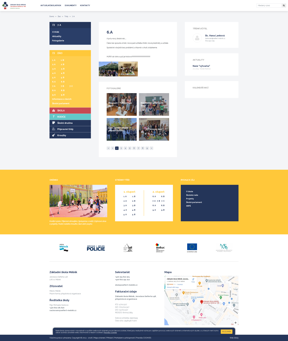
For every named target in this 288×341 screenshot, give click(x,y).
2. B (62, 64)
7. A (73, 16)
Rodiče (61, 116)
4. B (62, 73)
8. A (54, 90)
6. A (54, 82)
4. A (54, 73)
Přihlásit (109, 338)
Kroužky (61, 135)
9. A (54, 95)
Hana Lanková (215, 35)
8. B (62, 90)
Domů (52, 16)
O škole (189, 191)
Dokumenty (70, 5)
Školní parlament (60, 103)
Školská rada (192, 195)
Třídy (66, 16)
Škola (61, 110)
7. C (71, 86)
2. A (53, 64)
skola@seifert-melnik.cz (126, 285)
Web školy (234, 338)
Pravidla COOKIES (143, 338)
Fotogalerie (58, 40)
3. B (62, 69)
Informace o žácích (61, 99)
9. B (62, 95)
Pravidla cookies (110, 333)
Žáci (59, 16)
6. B (62, 82)
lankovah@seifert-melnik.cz (215, 38)
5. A (53, 77)
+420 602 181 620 (57, 308)
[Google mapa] (201, 300)
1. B (62, 60)
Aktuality (56, 36)
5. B (62, 77)
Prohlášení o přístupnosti (124, 338)
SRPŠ (188, 206)
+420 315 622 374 (122, 277)
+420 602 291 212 (122, 279)
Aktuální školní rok (50, 5)
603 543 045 (209, 41)
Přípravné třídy (65, 129)
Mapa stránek (99, 338)
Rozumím (226, 332)
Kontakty (85, 5)
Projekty (190, 199)
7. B (62, 86)
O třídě (55, 32)
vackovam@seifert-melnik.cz (63, 310)
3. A (54, 69)
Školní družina (65, 123)
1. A (53, 60)
